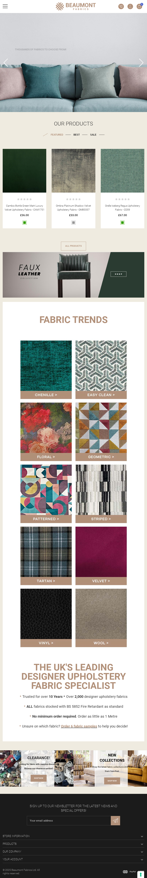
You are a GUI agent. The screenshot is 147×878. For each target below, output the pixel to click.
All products (73, 246)
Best (77, 134)
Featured (57, 134)
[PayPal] (133, 872)
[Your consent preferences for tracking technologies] (140, 874)
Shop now (73, 74)
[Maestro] (125, 872)
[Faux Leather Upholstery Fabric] (73, 274)
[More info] (29, 153)
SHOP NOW (38, 778)
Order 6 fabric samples (79, 726)
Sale (93, 134)
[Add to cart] (20, 153)
